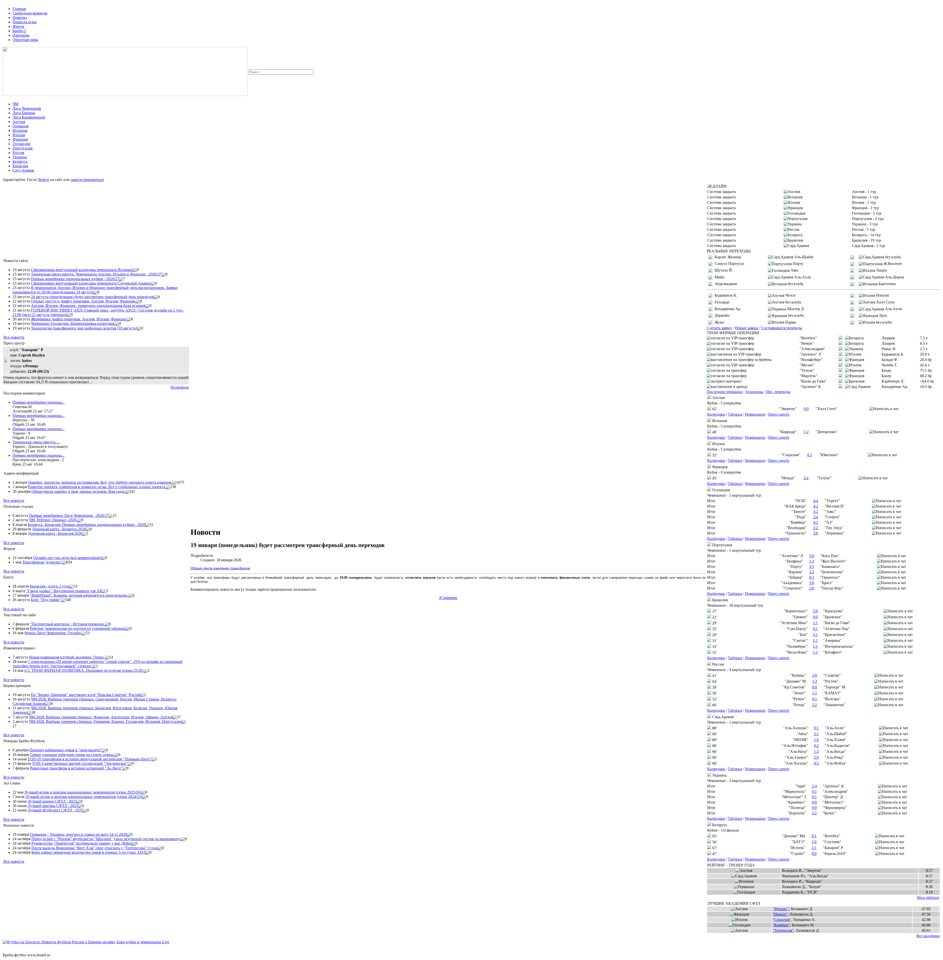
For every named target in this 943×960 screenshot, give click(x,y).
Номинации (755, 414)
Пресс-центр (778, 414)
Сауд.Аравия (23, 170)
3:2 (815, 511)
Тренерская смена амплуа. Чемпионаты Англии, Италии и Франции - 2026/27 (96, 274)
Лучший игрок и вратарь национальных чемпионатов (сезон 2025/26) (82, 792)
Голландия (21, 144)
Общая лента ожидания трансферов (220, 568)
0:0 (806, 409)
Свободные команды (30, 13)
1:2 (806, 432)
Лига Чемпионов (27, 108)
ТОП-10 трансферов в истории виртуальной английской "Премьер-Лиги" (89, 759)
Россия (18, 153)
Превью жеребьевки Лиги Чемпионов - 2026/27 (69, 515)
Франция (20, 139)
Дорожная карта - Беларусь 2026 (59, 529)
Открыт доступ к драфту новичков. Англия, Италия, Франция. (83, 301)
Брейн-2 (19, 31)
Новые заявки (746, 328)
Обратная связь (25, 40)
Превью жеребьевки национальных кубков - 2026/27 (75, 279)
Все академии (928, 936)
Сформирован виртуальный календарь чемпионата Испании (82, 270)
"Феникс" (781, 909)
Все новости (13, 337)
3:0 (815, 533)
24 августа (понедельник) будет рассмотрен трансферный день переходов (92, 297)
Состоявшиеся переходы (781, 328)
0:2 (816, 745)
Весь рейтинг (928, 897)
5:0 (811, 556)
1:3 (811, 561)
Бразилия (20, 166)
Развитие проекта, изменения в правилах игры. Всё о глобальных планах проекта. (97, 487)
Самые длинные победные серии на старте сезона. (72, 755)
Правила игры (25, 22)
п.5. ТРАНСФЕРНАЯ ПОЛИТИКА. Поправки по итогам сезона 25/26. (83, 670)
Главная (19, 9)
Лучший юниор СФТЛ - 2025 (52, 801)
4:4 (815, 501)
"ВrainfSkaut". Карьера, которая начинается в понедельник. (79, 595)
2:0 (811, 588)
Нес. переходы (778, 392)
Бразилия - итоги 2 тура (49, 586)
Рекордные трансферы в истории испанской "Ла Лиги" (76, 768)
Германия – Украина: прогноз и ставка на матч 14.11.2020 (78, 834)
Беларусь (20, 161)
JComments (448, 598)
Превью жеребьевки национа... (39, 402)
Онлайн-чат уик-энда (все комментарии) (67, 558)
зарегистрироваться (87, 180)
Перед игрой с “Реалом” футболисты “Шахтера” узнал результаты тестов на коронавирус (106, 839)
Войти (43, 180)
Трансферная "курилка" (42, 562)
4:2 (815, 506)
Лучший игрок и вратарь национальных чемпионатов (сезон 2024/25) (83, 797)
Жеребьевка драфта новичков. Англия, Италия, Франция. (79, 319)
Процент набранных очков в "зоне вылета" (65, 750)
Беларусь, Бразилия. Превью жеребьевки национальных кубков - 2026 (86, 524)
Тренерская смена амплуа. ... (36, 442)
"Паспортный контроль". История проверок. (67, 624)
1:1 (815, 623)
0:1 (809, 455)
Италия (19, 135)
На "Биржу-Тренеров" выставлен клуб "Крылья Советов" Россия (85, 695)
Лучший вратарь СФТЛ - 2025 (53, 806)
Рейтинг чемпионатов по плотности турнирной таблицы (78, 628)
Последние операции (724, 392)
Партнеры (21, 35)
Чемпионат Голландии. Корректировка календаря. (73, 323)
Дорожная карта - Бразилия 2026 (55, 533)
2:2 (815, 528)
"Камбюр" (781, 925)
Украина (20, 157)
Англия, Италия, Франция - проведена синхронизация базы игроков (88, 305)
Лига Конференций (29, 117)
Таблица (735, 414)
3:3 (811, 566)
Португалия (22, 148)
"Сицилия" (782, 920)
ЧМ (15, 104)
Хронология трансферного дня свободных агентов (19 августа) (84, 328)
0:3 (811, 577)
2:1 (815, 634)
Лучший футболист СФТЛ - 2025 (55, 810)
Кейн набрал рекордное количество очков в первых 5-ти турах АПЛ (88, 852)
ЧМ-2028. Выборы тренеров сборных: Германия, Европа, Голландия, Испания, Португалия (105, 721)
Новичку (20, 17)
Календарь (716, 414)
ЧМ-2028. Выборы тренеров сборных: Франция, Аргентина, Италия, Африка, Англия (101, 717)
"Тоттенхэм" (783, 930)
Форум (18, 26)
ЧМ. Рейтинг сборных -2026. (53, 520)
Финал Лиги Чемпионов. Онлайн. (53, 633)
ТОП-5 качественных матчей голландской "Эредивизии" (80, 763)
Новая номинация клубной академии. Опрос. (67, 657)
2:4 (806, 478)
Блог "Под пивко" (46, 600)
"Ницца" (780, 914)
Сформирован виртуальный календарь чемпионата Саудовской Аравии (91, 283)
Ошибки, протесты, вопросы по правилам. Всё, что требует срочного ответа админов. (100, 482)
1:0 (816, 740)
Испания (20, 130)
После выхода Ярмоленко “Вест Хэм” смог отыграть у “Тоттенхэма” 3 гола (94, 848)
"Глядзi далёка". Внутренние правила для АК (64, 591)
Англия (19, 122)
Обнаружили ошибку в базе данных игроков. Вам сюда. (78, 491)
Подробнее (179, 387)
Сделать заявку (719, 328)
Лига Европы (24, 113)
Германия (20, 126)
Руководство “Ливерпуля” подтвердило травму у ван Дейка (81, 843)
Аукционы (754, 392)
